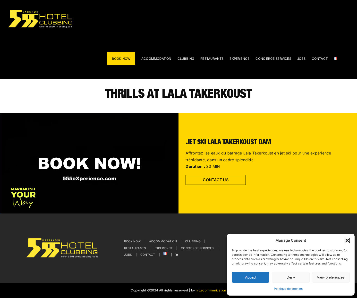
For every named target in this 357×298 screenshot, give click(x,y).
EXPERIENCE (163, 248)
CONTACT (147, 254)
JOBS (128, 254)
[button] (347, 240)
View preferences (331, 277)
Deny (291, 277)
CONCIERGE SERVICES (197, 248)
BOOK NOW (132, 241)
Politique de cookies (288, 288)
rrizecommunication (211, 290)
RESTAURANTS (135, 248)
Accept (250, 277)
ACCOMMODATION (163, 241)
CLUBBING (193, 241)
